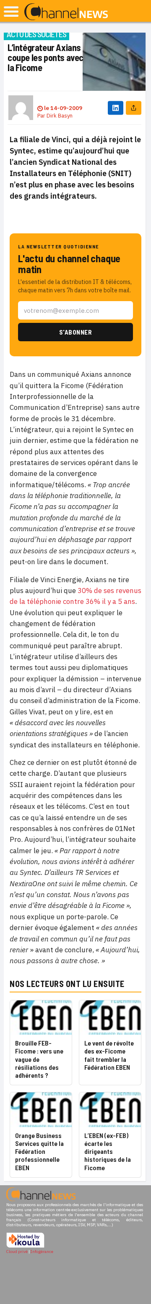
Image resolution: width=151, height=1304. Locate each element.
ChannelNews (66, 12)
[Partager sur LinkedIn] (115, 108)
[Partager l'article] (133, 108)
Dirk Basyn (60, 115)
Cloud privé (17, 1251)
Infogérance (42, 1251)
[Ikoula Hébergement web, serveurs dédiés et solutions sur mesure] (25, 1246)
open (11, 11)
